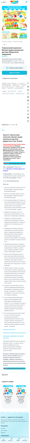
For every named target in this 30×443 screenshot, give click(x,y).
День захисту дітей (12, 91)
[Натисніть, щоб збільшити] (4, 28)
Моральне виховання (19, 88)
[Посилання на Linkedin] (15, 125)
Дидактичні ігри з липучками (8, 93)
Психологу (20, 91)
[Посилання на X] (11, 125)
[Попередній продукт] (3, 45)
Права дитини (10, 88)
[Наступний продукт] (6, 45)
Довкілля (4, 88)
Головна (4, 41)
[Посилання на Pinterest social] (13, 125)
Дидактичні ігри (15, 84)
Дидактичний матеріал (11, 83)
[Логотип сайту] (14, 2)
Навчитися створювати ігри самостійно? (14, 332)
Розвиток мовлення (19, 87)
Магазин (10, 41)
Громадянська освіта (20, 93)
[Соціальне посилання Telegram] (16, 125)
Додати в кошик (14, 72)
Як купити (3, 428)
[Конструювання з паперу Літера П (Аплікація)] (8, 390)
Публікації (3, 432)
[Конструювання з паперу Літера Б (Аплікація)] (21, 390)
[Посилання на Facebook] (9, 125)
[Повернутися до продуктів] (4, 45)
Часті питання (4, 430)
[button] (3, 18)
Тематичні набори (18, 41)
